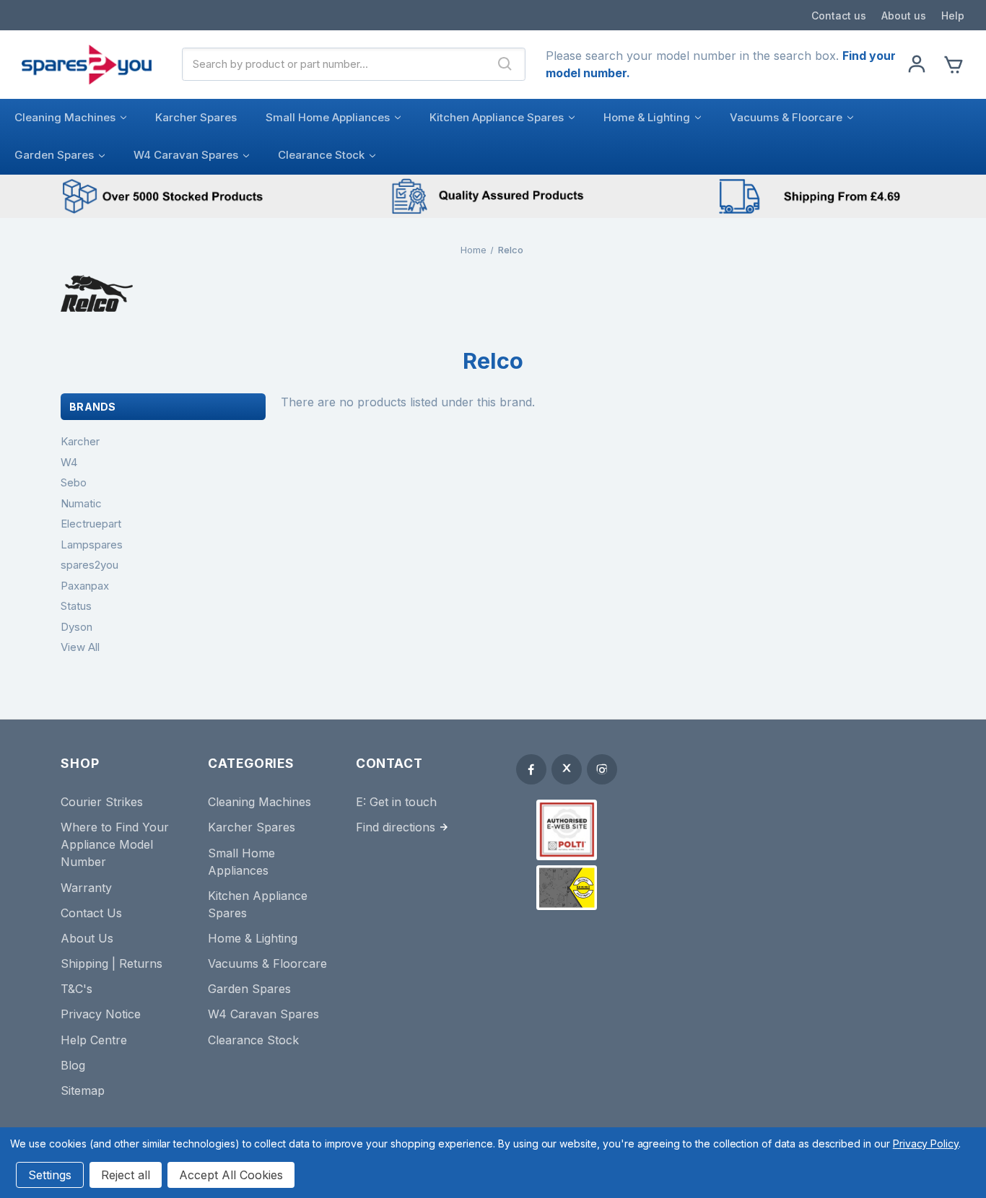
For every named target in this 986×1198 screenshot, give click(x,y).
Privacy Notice (101, 1014)
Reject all (125, 1175)
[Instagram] (602, 769)
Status (76, 606)
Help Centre (94, 1040)
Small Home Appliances (328, 117)
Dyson (76, 627)
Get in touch (403, 802)
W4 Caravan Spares (186, 155)
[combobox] (334, 64)
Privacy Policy (926, 1143)
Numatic (81, 503)
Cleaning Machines (64, 117)
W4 (69, 462)
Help (952, 15)
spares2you (89, 565)
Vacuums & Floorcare (786, 117)
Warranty (86, 887)
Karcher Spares (196, 117)
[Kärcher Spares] (566, 887)
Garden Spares (54, 155)
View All (80, 647)
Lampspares (92, 544)
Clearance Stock (321, 155)
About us (903, 15)
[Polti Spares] (566, 830)
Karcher (80, 441)
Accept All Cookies (231, 1175)
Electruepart (91, 523)
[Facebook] (531, 769)
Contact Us (91, 913)
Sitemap (83, 1090)
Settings (49, 1175)
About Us (87, 938)
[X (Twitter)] (566, 769)
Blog (73, 1065)
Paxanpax (85, 586)
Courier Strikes (102, 802)
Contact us (838, 15)
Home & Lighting (646, 117)
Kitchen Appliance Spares (496, 117)
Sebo (74, 482)
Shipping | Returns (111, 963)
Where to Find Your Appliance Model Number (115, 844)
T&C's (76, 988)
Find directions (395, 827)
